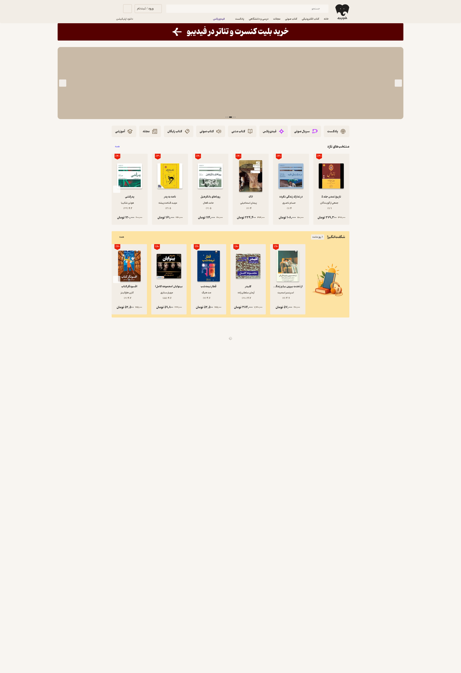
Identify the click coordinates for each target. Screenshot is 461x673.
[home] (341, 12)
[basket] (127, 8)
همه (117, 147)
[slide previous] (398, 83)
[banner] (230, 32)
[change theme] (116, 8)
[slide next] (62, 83)
